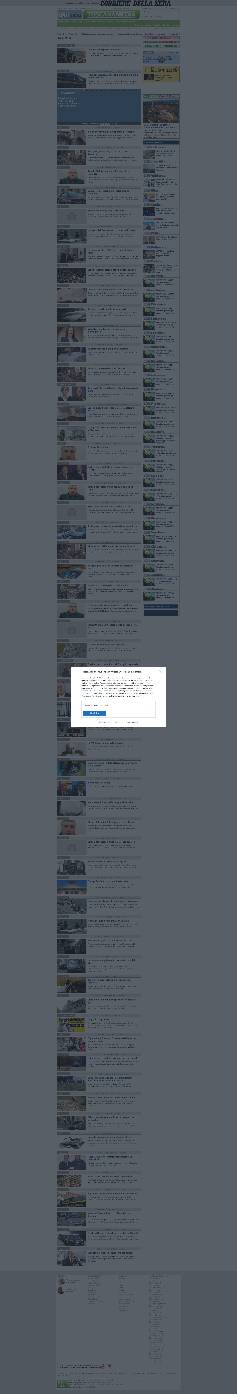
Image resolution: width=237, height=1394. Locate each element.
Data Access (118, 722)
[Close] (161, 672)
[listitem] (118, 705)
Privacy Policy (132, 722)
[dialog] (118, 697)
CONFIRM (94, 713)
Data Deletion (104, 722)
